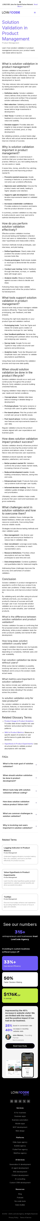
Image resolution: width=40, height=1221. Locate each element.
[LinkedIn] (16, 1102)
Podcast (20, 1198)
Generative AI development (20, 1164)
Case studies (20, 1205)
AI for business (20, 1113)
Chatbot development (20, 1175)
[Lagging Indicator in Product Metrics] (20, 854)
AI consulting (20, 1179)
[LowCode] (20, 1093)
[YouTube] (20, 1102)
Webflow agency (20, 1153)
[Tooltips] (20, 902)
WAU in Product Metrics (14, 732)
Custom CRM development (20, 1183)
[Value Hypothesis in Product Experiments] (20, 879)
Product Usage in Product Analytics (19, 721)
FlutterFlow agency (20, 1149)
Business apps (20, 1116)
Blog (20, 1194)
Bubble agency (20, 1146)
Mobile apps (20, 1124)
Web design (20, 1131)
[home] (11, 13)
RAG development (20, 1172)
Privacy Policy (13, 1217)
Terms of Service (25, 1217)
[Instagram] (11, 1102)
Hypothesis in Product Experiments (19, 744)
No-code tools (20, 1201)
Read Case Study (20, 1046)
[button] (35, 13)
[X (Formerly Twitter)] (24, 1102)
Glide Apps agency (20, 1142)
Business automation (20, 1120)
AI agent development (20, 1168)
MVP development (20, 1127)
